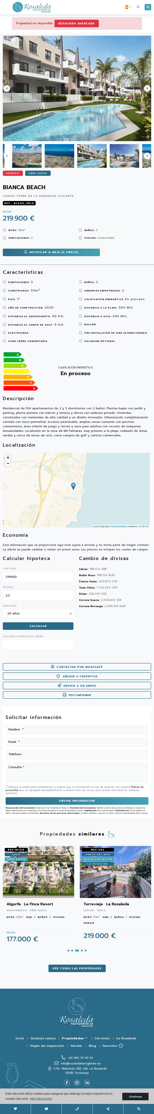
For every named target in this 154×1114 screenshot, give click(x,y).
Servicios (102, 1038)
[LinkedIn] (87, 1082)
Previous (7, 88)
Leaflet (96, 526)
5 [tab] (86, 950)
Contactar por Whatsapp (80, 667)
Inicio (20, 1038)
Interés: (8, 587)
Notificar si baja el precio (53, 252)
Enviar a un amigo (80, 686)
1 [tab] (68, 950)
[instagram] (78, 1082)
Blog (92, 1046)
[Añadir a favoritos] (69, 850)
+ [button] (8, 457)
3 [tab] (77, 950)
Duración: (10, 605)
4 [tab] (82, 950)
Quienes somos (43, 1038)
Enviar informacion (77, 801)
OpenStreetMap (119, 526)
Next (147, 88)
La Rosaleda (126, 1038)
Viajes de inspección (47, 1046)
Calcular (38, 626)
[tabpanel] (38, 896)
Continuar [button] (135, 1096)
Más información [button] (41, 1098)
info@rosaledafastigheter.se (80, 1063)
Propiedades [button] (73, 1038)
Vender (76, 1046)
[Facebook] (68, 1082)
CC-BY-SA (143, 526)
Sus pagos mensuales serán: (23, 636)
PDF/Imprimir (80, 695)
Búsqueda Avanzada (76, 24)
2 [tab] (72, 950)
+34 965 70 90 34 (80, 1058)
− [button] (8, 463)
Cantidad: (10, 568)
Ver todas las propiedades (77, 968)
